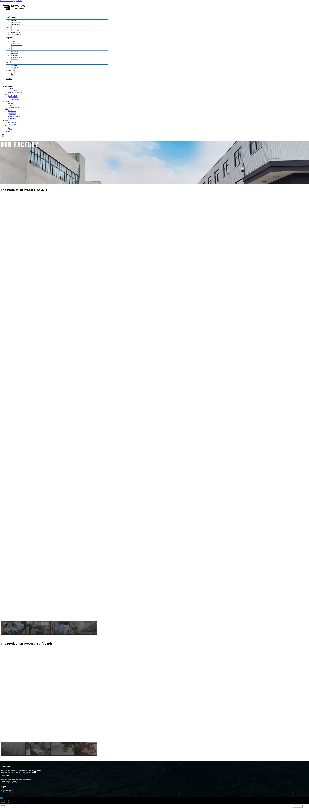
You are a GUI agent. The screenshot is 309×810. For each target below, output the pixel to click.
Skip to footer (18, 1)
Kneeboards (14, 53)
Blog (12, 74)
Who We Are (14, 65)
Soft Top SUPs (15, 31)
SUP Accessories (16, 34)
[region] (49, 415)
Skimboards (14, 51)
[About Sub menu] (11, 62)
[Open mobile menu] (2, 83)
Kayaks (13, 41)
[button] (49, 617)
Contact (9, 79)
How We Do (14, 67)
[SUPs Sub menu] (11, 27)
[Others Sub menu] (12, 48)
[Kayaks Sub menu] (12, 38)
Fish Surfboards (15, 22)
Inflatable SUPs (15, 32)
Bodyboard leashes (16, 57)
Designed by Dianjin (5, 802)
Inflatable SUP (10, 781)
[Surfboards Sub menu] (15, 17)
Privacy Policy (24, 800)
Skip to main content (6, 1)
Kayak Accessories (16, 45)
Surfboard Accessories (17, 24)
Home (2, 790)
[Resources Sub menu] (15, 70)
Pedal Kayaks (15, 43)
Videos (13, 76)
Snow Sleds (14, 59)
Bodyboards (14, 55)
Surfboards (14, 20)
